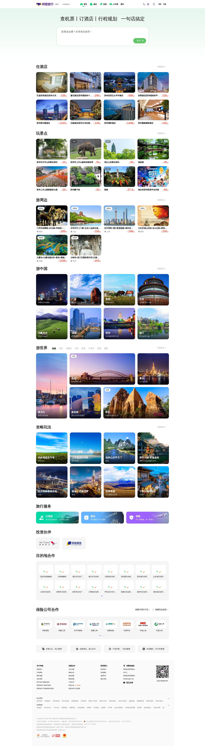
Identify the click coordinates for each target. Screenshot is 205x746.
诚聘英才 (103, 676)
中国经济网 (156, 707)
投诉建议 (103, 672)
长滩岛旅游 (112, 701)
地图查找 (72, 707)
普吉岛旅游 (65, 701)
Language (66, 4)
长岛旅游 (96, 707)
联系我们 (103, 669)
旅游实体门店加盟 (74, 688)
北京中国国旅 (118, 707)
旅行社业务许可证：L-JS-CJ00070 (120, 721)
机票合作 (75, 685)
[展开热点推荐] (169, 698)
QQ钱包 (39, 707)
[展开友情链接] (169, 705)
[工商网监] (65, 736)
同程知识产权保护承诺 (44, 685)
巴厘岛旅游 (56, 701)
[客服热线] (144, 4)
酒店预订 (165, 707)
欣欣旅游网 (80, 707)
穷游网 (139, 707)
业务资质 (39, 679)
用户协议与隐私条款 (43, 682)
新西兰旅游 (159, 701)
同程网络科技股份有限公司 (67, 718)
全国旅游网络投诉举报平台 (77, 727)
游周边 (41, 200)
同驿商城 (64, 707)
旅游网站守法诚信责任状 (62, 724)
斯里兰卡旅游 (93, 701)
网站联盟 (71, 679)
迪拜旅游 (39, 701)
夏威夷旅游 (140, 701)
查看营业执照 (161, 610)
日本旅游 (83, 701)
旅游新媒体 (147, 707)
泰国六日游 (103, 701)
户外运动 (56, 707)
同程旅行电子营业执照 (45, 735)
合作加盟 (71, 669)
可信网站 (39, 672)
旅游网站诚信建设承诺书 (44, 724)
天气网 (110, 707)
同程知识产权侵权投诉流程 (45, 688)
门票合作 (71, 682)
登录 (159, 4)
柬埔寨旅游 (74, 701)
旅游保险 (71, 676)
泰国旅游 (47, 701)
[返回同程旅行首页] (45, 4)
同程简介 (39, 669)
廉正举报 (103, 679)
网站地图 (39, 676)
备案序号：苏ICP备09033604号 (72, 721)
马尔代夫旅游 (122, 701)
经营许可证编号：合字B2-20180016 (48, 721)
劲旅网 (103, 707)
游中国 (41, 268)
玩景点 (41, 133)
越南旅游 (132, 701)
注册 (164, 4)
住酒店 (41, 67)
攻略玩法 (43, 427)
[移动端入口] (154, 4)
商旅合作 (71, 672)
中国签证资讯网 (130, 707)
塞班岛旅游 (149, 701)
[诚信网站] (56, 735)
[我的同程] (148, 4)
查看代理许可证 (142, 610)
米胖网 (89, 707)
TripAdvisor (47, 707)
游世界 (41, 348)
